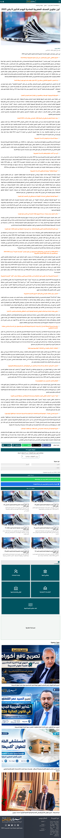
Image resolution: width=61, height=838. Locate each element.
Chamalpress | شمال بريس (53, 5)
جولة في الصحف (39, 5)
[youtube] (9, 825)
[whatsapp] (6, 825)
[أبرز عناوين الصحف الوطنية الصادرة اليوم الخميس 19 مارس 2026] (45, 515)
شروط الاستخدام (42, 825)
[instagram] (15, 825)
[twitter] (12, 825)
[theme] (2, 1)
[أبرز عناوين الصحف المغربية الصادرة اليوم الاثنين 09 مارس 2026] (16, 538)
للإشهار (42, 821)
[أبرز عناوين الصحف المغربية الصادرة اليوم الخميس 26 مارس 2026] (16, 491)
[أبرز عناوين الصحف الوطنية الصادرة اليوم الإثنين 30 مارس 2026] (45, 491)
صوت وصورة (55, 642)
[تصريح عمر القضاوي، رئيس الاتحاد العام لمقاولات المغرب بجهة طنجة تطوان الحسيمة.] (30, 707)
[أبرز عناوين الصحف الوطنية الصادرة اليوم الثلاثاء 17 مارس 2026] (16, 515)
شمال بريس (57, 48)
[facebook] (18, 825)
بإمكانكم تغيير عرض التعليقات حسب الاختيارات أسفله (30, 453)
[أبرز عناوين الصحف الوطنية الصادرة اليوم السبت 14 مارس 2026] (45, 538)
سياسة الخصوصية (42, 829)
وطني (45, 5)
